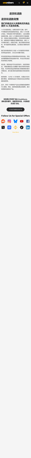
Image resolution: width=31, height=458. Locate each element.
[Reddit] (3, 121)
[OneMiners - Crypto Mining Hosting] (8, 3)
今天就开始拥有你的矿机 (15, 109)
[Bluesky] (15, 121)
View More (15, 132)
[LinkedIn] (28, 127)
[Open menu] (27, 2)
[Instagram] (9, 121)
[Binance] (15, 127)
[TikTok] (22, 127)
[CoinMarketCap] (9, 127)
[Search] (19, 2)
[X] (3, 127)
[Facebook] (28, 121)
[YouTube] (22, 121)
